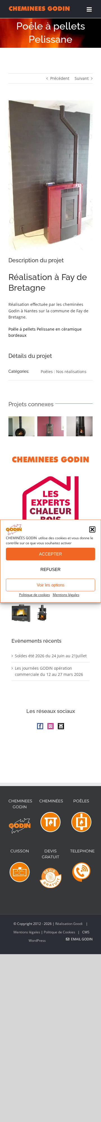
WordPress (37, 940)
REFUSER (50, 569)
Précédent (59, 78)
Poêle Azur (20, 427)
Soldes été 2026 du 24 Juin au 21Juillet (51, 655)
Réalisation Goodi (69, 923)
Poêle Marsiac (49, 427)
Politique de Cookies (59, 932)
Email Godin (81, 939)
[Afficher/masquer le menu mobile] (90, 9)
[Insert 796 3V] (41, 613)
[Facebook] (40, 726)
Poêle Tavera (78, 427)
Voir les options (51, 585)
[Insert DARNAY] (21, 613)
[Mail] (61, 726)
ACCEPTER (50, 554)
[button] (92, 529)
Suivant (82, 78)
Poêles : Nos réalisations (63, 371)
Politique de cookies (34, 595)
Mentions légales (66, 595)
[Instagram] (50, 726)
